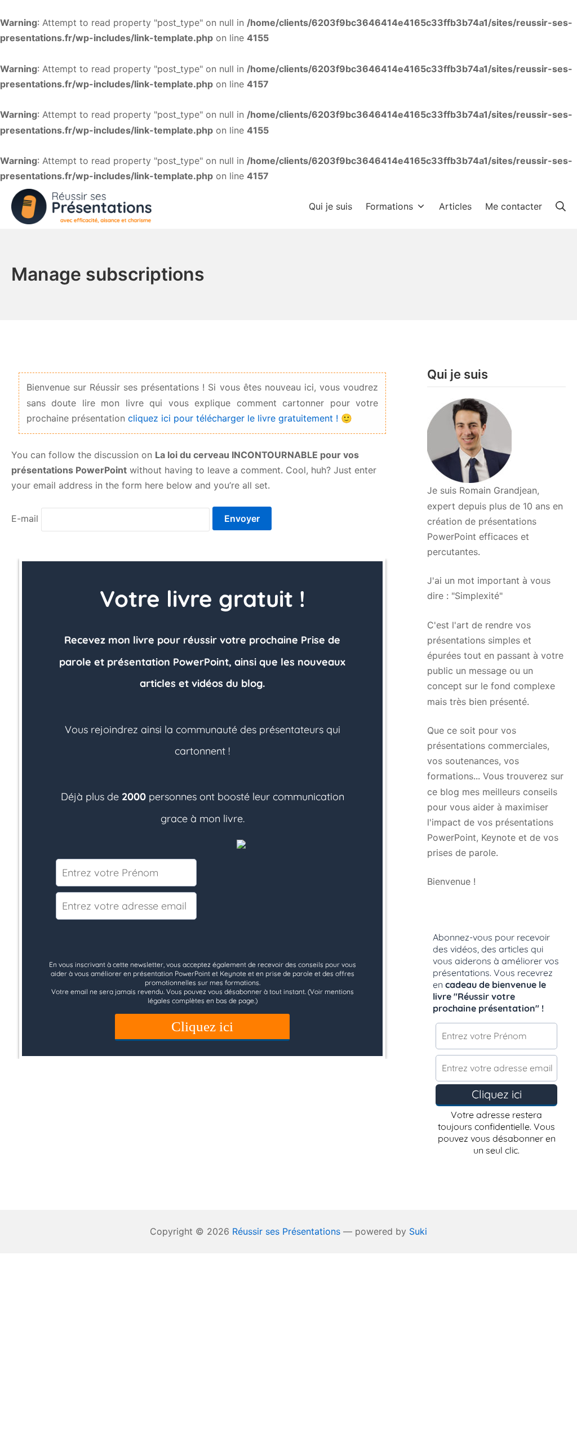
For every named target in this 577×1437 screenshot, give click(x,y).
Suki (418, 1231)
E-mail (24, 518)
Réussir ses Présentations (286, 1231)
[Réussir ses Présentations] (81, 206)
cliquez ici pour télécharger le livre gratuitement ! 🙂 (240, 418)
